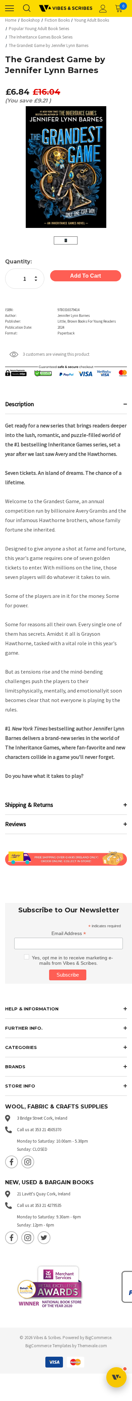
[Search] (26, 8)
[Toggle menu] (9, 8)
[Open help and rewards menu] (116, 1377)
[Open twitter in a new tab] (44, 1237)
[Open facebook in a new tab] (11, 1161)
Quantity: (18, 261)
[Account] (102, 8)
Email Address (68, 933)
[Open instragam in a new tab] (27, 1161)
